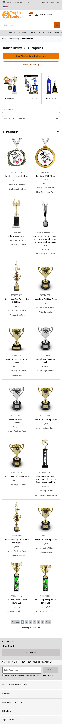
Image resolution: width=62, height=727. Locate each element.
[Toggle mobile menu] (57, 15)
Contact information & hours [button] (14, 685)
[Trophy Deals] (52, 84)
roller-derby (14, 39)
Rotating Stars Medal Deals (16, 176)
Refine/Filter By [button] (10, 132)
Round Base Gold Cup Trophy (45, 299)
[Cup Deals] (10, 84)
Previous (15, 622)
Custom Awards (53, 32)
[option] (10, 88)
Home (4, 39)
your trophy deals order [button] (12, 702)
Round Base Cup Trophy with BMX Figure (17, 300)
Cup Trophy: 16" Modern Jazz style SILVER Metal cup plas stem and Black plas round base (45, 241)
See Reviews (31, 652)
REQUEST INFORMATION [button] (11, 720)
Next (48, 622)
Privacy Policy (47, 675)
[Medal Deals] (31, 84)
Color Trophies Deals (16, 236)
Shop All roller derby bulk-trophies (31, 56)
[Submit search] (57, 25)
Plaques (41, 32)
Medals (33, 32)
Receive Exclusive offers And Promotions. (22, 675)
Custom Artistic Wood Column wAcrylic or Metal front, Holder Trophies (45, 479)
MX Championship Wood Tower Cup (16, 601)
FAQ (28, 2)
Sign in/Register (46, 15)
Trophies (11, 32)
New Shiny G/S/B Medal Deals (45, 177)
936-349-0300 (45, 7)
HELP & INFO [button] (6, 711)
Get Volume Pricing (31, 65)
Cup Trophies (22, 32)
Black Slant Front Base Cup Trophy (17, 361)
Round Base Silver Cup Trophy (45, 361)
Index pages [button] (6, 694)
